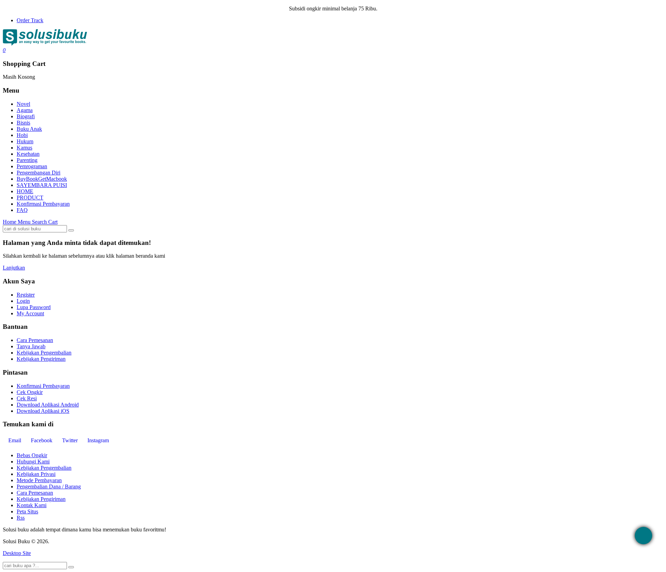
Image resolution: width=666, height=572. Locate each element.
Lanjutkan (14, 268)
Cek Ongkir (30, 392)
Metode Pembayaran (39, 480)
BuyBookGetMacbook (42, 179)
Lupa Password (34, 307)
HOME (25, 191)
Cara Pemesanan (35, 340)
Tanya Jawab (31, 346)
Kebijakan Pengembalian (44, 353)
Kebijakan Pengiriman (41, 359)
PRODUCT (30, 197)
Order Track (30, 20)
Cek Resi (27, 398)
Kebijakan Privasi (36, 474)
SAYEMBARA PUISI (42, 185)
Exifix (92, 541)
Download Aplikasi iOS (43, 411)
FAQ (22, 210)
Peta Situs (27, 511)
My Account (30, 313)
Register (26, 295)
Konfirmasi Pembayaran (43, 204)
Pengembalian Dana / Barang (49, 486)
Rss (21, 518)
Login (23, 301)
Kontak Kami (31, 505)
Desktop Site (17, 553)
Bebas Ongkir (32, 455)
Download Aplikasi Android (48, 405)
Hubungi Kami (33, 461)
